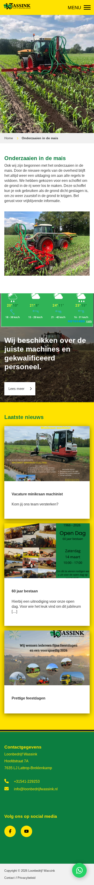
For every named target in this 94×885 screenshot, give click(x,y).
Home (8, 138)
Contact (9, 877)
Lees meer (16, 389)
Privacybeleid (26, 877)
